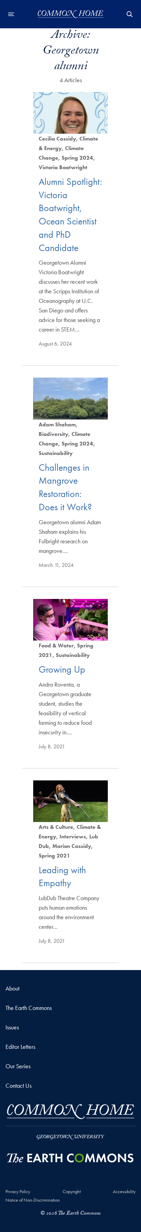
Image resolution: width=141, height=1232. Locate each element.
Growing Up (62, 669)
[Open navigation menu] (11, 14)
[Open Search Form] (129, 14)
